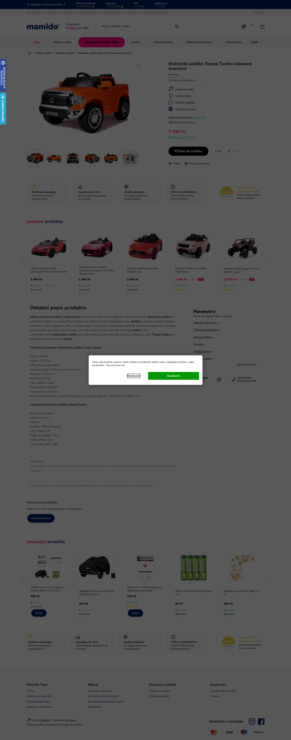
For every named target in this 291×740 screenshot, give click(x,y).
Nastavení (133, 376)
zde (123, 365)
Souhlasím (173, 376)
